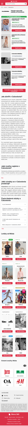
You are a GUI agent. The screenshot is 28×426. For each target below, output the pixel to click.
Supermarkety (19, 395)
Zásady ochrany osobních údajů (14, 423)
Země (19, 419)
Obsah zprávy (12, 417)
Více (2, 177)
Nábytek (18, 398)
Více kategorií (5, 400)
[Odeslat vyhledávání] (25, 4)
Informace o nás (19, 417)
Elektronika (7, 398)
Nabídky (6, 395)
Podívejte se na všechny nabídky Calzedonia (14, 90)
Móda (5, 7)
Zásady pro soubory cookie (14, 421)
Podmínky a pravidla (12, 419)
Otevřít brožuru (18, 30)
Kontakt (6, 417)
